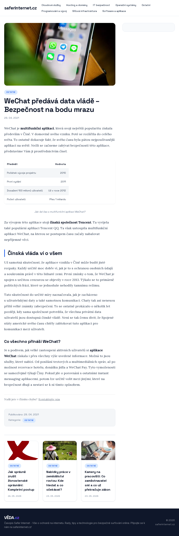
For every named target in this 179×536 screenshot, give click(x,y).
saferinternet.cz (20, 8)
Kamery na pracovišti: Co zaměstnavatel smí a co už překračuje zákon (97, 481)
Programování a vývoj (54, 11)
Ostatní (146, 5)
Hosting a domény (76, 5)
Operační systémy (126, 5)
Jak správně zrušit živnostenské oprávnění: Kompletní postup (21, 481)
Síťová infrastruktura (84, 11)
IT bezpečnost (101, 5)
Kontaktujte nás (49, 399)
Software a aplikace (114, 11)
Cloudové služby (51, 5)
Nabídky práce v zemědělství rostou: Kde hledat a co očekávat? (58, 481)
